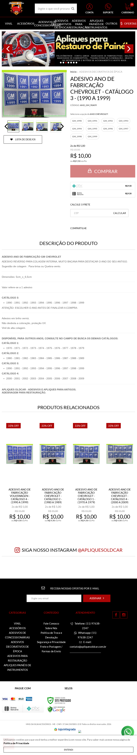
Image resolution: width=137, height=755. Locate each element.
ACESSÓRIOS (17, 628)
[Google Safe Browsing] (56, 709)
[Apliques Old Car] (16, 8)
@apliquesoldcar (100, 550)
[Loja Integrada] (65, 729)
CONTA (89, 12)
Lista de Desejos (25, 139)
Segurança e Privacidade (51, 642)
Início (73, 71)
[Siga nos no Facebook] (116, 614)
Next (129, 48)
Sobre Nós (51, 628)
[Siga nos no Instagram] (123, 614)
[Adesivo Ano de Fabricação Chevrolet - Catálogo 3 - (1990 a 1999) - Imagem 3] (42, 126)
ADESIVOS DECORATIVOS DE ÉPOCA (100, 71)
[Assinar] (97, 598)
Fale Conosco (51, 623)
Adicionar (22, 521)
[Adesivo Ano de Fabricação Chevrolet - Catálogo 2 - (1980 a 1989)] (53, 474)
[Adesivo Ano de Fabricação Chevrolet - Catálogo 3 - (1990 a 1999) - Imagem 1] (13, 126)
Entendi (68, 749)
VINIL (17, 623)
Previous (8, 48)
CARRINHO (127, 9)
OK (120, 213)
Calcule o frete (80, 204)
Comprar (105, 171)
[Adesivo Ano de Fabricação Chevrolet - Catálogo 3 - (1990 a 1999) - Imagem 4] (56, 126)
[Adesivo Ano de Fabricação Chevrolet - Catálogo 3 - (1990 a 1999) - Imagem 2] (28, 126)
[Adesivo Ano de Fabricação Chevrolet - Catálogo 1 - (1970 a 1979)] (86, 474)
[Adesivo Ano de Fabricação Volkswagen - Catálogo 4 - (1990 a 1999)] (19, 474)
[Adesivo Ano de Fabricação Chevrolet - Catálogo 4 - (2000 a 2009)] (120, 474)
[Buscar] (73, 8)
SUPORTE (108, 12)
